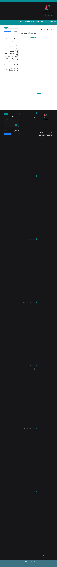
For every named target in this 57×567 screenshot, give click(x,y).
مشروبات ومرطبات (27, 21)
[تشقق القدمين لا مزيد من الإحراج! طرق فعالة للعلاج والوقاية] (34, 207)
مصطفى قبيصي (33, 32)
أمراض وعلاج (41, 21)
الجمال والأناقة (37, 21)
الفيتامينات (51, 136)
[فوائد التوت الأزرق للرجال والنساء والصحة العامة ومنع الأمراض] (34, 459)
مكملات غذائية (22, 21)
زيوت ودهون (32, 21)
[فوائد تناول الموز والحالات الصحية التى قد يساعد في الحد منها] (34, 270)
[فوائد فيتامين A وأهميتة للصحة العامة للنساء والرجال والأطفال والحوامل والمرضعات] (34, 396)
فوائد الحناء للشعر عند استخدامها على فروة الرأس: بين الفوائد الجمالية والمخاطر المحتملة (26, 114)
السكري (51, 135)
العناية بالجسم (43, 135)
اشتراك (8, 31)
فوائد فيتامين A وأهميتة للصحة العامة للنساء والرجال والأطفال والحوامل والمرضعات (26, 366)
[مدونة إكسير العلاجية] (47, 10)
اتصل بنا (41, 0)
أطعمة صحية (46, 21)
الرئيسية (48, 0)
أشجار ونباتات (51, 21)
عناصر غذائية (43, 136)
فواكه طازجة (40, 136)
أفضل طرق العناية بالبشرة (42, 132)
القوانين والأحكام (37, 0)
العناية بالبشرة (48, 135)
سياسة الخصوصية (45, 0)
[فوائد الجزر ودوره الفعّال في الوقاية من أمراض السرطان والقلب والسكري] (34, 333)
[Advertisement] (19, 8)
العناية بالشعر (39, 135)
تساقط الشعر (47, 136)
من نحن (33, 0)
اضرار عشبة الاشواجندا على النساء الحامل (28, 33)
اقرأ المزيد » (33, 37)
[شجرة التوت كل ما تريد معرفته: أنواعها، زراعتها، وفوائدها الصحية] (34, 522)
